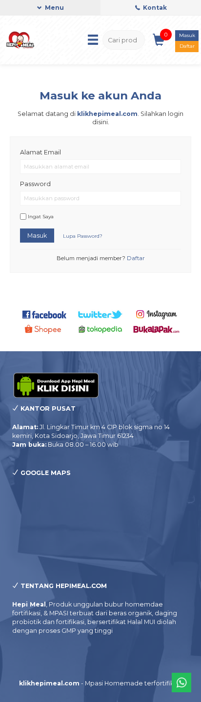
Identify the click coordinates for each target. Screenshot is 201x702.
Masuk (187, 35)
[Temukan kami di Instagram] (156, 314)
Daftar (187, 46)
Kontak (154, 7)
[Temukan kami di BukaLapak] (156, 328)
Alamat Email (40, 152)
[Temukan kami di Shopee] (45, 328)
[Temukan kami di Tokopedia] (100, 328)
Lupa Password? (82, 236)
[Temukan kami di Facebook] (45, 314)
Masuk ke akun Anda (100, 95)
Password (35, 184)
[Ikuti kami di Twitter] (100, 314)
